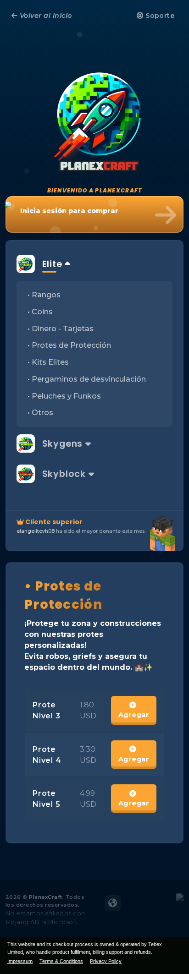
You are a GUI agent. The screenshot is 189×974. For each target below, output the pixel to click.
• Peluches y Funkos (64, 396)
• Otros (40, 412)
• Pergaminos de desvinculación (87, 379)
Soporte (159, 15)
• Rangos (44, 294)
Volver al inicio (44, 15)
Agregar (133, 715)
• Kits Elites (48, 362)
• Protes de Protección (69, 345)
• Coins (40, 311)
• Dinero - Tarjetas (61, 328)
